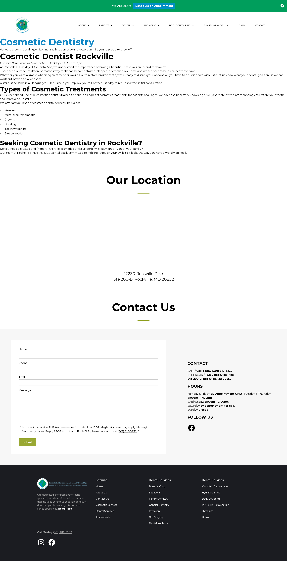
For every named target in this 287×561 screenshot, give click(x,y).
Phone (23, 363)
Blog (242, 25)
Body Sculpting (211, 498)
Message (25, 390)
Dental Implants (158, 523)
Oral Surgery (156, 517)
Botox (205, 517)
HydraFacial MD (211, 492)
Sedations (154, 492)
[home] (22, 25)
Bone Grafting (157, 486)
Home (99, 486)
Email (22, 376)
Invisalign (154, 511)
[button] (84, 25)
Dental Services (105, 511)
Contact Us (102, 498)
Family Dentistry (158, 498)
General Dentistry (159, 504)
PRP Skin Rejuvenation (215, 504)
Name (23, 349)
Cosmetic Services (106, 504)
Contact (260, 25)
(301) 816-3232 (127, 431)
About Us (101, 492)
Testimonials (103, 517)
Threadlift (207, 511)
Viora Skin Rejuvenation (215, 486)
